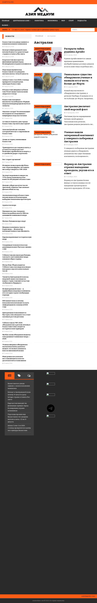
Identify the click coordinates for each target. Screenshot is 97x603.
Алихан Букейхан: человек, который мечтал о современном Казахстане (15, 131)
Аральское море (9, 205)
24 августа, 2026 (9, 46)
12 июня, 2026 (8, 363)
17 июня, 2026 (8, 319)
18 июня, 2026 (8, 309)
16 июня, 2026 (8, 331)
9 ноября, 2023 (71, 176)
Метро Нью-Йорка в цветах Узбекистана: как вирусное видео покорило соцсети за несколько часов (16, 268)
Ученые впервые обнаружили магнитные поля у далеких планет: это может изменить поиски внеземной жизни (15, 348)
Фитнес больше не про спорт (14, 221)
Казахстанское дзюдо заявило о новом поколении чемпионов (15, 43)
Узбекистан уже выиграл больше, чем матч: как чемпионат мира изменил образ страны (16, 257)
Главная (5, 21)
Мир (63, 21)
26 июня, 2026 (8, 252)
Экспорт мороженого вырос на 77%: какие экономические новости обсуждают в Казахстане (16, 177)
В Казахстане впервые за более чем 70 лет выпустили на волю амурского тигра (15, 92)
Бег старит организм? (11, 159)
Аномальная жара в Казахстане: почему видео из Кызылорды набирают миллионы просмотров (16, 197)
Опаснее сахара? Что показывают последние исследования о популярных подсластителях (16, 114)
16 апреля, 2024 (72, 87)
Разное (5, 25)
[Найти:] (83, 30)
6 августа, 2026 (8, 86)
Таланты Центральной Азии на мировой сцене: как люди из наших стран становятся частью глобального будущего (15, 280)
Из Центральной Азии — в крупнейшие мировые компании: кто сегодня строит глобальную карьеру (16, 292)
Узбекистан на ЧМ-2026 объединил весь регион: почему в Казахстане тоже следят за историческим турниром (16, 326)
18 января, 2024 (72, 145)
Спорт (71, 21)
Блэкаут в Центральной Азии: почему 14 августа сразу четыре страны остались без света (15, 52)
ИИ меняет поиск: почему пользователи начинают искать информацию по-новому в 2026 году (15, 304)
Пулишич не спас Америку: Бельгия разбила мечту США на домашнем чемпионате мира (15, 213)
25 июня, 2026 (8, 261)
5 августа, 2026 (8, 108)
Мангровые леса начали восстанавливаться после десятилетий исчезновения (14, 358)
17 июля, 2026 (8, 182)
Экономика (52, 21)
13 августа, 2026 (9, 66)
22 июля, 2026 (8, 172)
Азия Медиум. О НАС (88, 596)
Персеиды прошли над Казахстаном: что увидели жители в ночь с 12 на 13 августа (15, 72)
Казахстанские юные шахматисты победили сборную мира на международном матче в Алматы (16, 103)
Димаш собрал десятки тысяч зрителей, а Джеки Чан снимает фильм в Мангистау (15, 187)
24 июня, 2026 (8, 273)
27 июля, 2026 (8, 156)
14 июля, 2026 (8, 202)
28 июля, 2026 (8, 144)
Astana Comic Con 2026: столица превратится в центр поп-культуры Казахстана (15, 82)
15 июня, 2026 (8, 341)
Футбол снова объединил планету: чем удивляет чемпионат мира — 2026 (16, 337)
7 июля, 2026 (8, 218)
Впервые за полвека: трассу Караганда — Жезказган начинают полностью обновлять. (16, 229)
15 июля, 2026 (8, 192)
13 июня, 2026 (8, 353)
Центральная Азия (21, 21)
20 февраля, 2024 (72, 113)
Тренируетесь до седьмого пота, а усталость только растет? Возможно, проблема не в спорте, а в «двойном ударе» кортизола (16, 150)
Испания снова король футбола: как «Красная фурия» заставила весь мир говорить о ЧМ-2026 (15, 167)
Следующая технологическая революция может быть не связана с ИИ (16, 247)
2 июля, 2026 (8, 224)
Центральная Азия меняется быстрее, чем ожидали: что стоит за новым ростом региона (16, 315)
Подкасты (81, 21)
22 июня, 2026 (8, 285)
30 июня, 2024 (71, 55)
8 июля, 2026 (8, 208)
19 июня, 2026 (8, 297)
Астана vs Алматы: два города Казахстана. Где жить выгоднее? (16, 123)
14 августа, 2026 (9, 56)
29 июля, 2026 (8, 136)
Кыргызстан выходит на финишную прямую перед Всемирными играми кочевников (16, 62)
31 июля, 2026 (8, 118)
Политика (39, 21)
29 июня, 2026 (8, 234)
